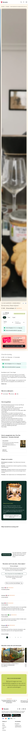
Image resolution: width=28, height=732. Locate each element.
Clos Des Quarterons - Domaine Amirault (11, 303)
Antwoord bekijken (5, 633)
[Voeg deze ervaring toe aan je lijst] (26, 303)
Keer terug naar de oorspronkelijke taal (14, 573)
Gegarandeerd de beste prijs (19, 313)
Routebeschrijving (6, 554)
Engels (14, 317)
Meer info (20, 327)
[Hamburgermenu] (26, 2)
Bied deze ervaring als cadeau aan (13, 346)
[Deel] (23, 303)
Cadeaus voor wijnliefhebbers (18, 726)
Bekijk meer (4, 383)
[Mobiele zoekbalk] (21, 2)
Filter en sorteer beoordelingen (13, 583)
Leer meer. (20, 330)
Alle (4, 317)
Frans (9, 317)
